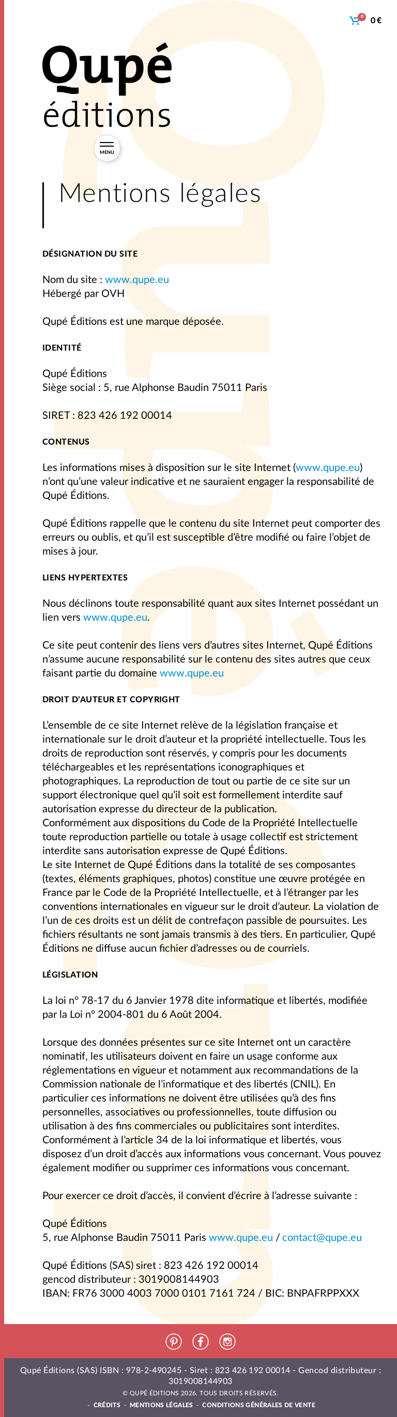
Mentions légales (161, 1405)
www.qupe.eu (137, 280)
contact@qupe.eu (322, 1238)
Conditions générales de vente (258, 1405)
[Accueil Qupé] (107, 84)
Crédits (107, 1405)
